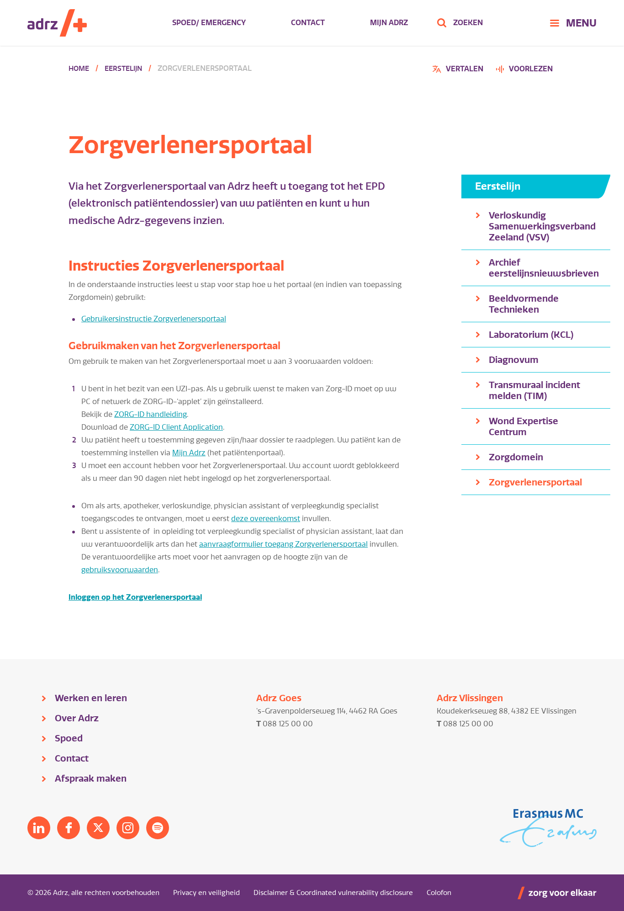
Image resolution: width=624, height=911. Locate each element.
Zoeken (468, 22)
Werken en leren (91, 698)
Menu (581, 23)
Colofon (439, 893)
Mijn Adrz (389, 22)
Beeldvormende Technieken (524, 304)
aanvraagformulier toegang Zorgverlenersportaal (283, 544)
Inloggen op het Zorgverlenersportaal (135, 597)
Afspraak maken (91, 778)
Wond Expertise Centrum (523, 426)
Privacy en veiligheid (206, 893)
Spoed (69, 738)
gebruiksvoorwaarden (119, 569)
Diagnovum (514, 359)
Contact (308, 22)
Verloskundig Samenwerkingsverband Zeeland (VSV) (542, 226)
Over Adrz (77, 718)
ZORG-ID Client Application (176, 427)
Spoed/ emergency (209, 22)
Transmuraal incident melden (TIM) (534, 390)
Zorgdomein (516, 457)
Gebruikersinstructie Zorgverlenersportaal (153, 318)
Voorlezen (531, 68)
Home (79, 68)
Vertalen (459, 70)
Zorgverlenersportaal (535, 482)
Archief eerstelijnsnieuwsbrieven (544, 268)
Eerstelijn (123, 68)
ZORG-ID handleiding (150, 414)
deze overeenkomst (265, 518)
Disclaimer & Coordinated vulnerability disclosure (333, 893)
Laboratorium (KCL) (531, 334)
